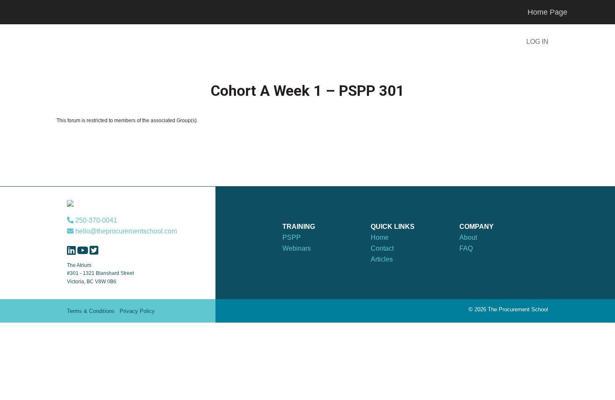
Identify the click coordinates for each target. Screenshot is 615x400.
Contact (382, 248)
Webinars (296, 248)
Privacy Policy (137, 311)
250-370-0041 (95, 220)
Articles (382, 259)
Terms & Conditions (91, 311)
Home (380, 237)
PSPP (291, 237)
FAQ (466, 248)
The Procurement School (119, 42)
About (468, 237)
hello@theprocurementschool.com (125, 231)
